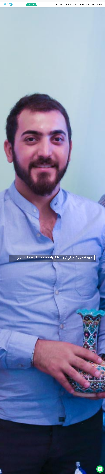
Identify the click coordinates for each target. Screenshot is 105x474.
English (85, 1)
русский (88, 1)
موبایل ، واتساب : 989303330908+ (97, 1)
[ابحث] (57, 4)
